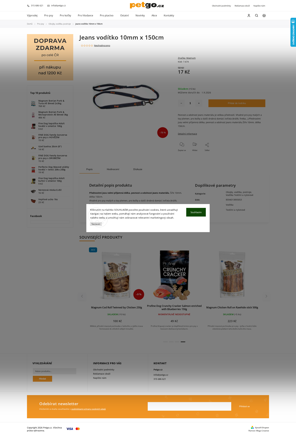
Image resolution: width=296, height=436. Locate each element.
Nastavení (96, 224)
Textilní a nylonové (235, 209)
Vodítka (229, 204)
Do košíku (109, 276)
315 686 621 (160, 379)
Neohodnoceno (102, 45)
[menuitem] (34, 15)
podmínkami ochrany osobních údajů (88, 409)
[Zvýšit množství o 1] (198, 103)
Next (266, 296)
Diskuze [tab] (137, 169)
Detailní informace (187, 133)
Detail (124, 276)
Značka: (187, 57)
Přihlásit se (244, 406)
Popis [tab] (89, 169)
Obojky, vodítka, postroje (238, 192)
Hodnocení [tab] (113, 169)
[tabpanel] (116, 291)
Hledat (42, 378)
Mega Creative (262, 430)
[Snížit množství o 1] (181, 103)
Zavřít (255, 154)
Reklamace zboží (242, 5)
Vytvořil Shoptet (262, 427)
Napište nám (259, 5)
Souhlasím (196, 212)
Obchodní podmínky (221, 5)
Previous (82, 296)
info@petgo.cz (161, 374)
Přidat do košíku (237, 103)
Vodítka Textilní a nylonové (239, 195)
